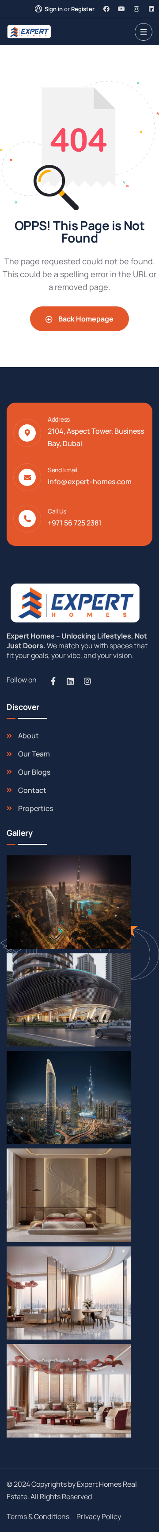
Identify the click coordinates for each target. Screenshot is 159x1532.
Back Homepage (85, 319)
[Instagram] (136, 9)
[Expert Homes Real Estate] (29, 32)
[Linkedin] (151, 9)
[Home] (74, 602)
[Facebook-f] (53, 681)
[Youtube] (121, 9)
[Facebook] (106, 9)
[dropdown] (143, 32)
